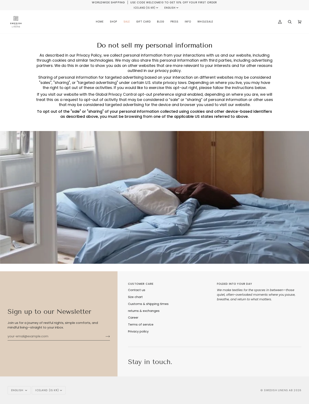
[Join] (104, 336)
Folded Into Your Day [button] (234, 284)
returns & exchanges (144, 311)
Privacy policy (138, 331)
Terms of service (140, 324)
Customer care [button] (140, 284)
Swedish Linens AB (278, 390)
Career (133, 317)
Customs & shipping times (148, 304)
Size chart (135, 297)
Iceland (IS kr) (144, 7)
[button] (113, 21)
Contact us (136, 290)
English (170, 7)
